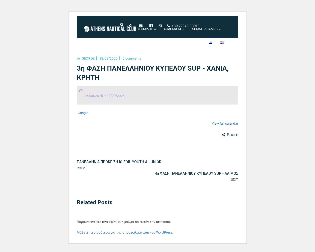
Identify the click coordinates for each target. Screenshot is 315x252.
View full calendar (225, 123)
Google (83, 113)
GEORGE (88, 58)
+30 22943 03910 (185, 26)
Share (232, 134)
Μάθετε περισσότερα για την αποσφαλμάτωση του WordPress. (125, 232)
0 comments (131, 58)
